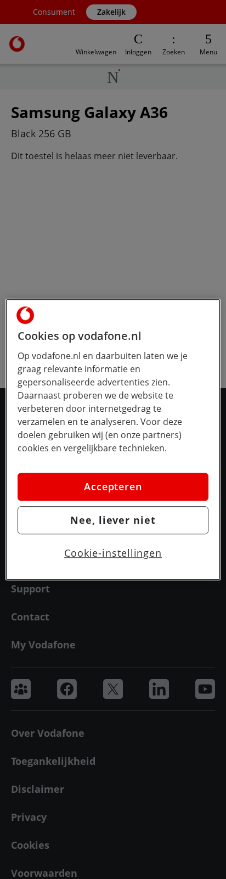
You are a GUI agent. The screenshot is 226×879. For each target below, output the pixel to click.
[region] (112, 440)
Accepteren (113, 486)
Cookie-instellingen (113, 552)
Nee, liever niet (112, 520)
